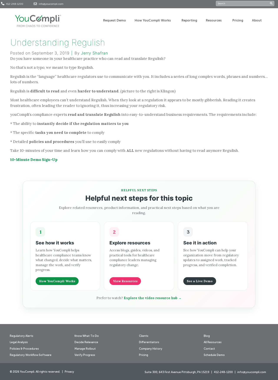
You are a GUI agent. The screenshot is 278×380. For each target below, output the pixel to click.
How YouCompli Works (153, 20)
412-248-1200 (14, 4)
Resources (214, 20)
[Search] (272, 3)
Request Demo (114, 20)
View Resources (125, 281)
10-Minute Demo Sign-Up (34, 159)
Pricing (237, 20)
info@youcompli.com (51, 4)
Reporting (189, 20)
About (257, 20)
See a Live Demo (200, 281)
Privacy (69, 371)
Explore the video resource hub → (153, 298)
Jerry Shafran (94, 53)
